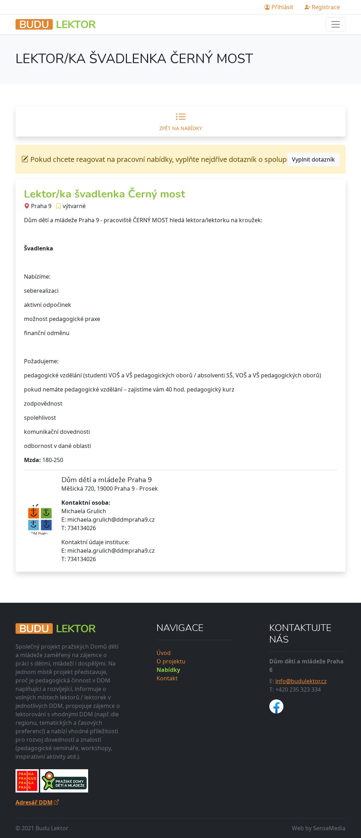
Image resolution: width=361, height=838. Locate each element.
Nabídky (168, 670)
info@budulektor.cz (301, 681)
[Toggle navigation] (335, 24)
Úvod (164, 653)
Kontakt (167, 678)
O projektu (171, 661)
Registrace (325, 7)
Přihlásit (281, 7)
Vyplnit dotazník (313, 159)
